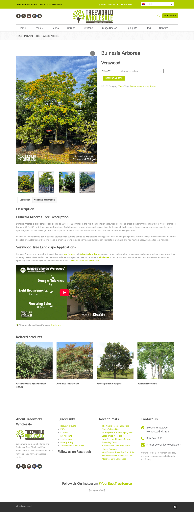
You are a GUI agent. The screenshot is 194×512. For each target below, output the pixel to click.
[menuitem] (157, 4)
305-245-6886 (126, 4)
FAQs (63, 429)
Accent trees (136, 86)
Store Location (107, 4)
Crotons (88, 27)
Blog (148, 27)
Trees (37, 27)
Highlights (131, 27)
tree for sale (69, 254)
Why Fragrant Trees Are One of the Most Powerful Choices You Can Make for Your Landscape (118, 455)
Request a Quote (68, 426)
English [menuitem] (149, 4)
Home (22, 27)
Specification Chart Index (72, 445)
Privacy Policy (67, 442)
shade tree (104, 257)
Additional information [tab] (44, 200)
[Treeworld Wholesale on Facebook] (18, 16)
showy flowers (150, 86)
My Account (66, 436)
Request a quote (114, 78)
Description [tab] (25, 200)
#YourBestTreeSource (115, 483)
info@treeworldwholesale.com (163, 444)
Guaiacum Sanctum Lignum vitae (84, 260)
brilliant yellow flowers (90, 254)
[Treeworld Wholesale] (92, 16)
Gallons (106, 71)
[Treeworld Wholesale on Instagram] (34, 16)
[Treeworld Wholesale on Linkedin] (39, 16)
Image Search (109, 27)
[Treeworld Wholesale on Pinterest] (29, 16)
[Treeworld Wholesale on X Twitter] (23, 16)
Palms (55, 27)
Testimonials (66, 439)
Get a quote (170, 15)
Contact (163, 27)
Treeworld (28, 36)
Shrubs (71, 27)
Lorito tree (56, 325)
